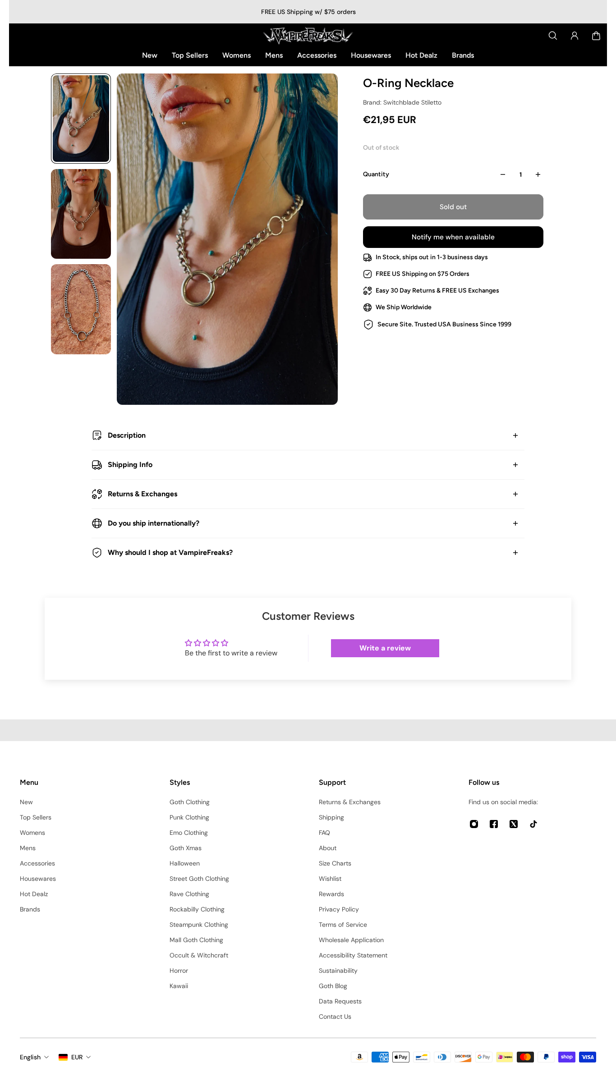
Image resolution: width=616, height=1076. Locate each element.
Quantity (376, 174)
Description (127, 435)
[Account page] (574, 36)
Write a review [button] (385, 648)
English (30, 1057)
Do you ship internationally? (153, 523)
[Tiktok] (533, 824)
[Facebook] (494, 824)
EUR (77, 1057)
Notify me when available (453, 237)
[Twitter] (514, 824)
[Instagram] (474, 824)
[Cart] (596, 36)
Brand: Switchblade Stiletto (402, 102)
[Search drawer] (553, 36)
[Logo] (308, 36)
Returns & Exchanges (142, 494)
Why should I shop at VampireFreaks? (170, 552)
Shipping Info (130, 464)
